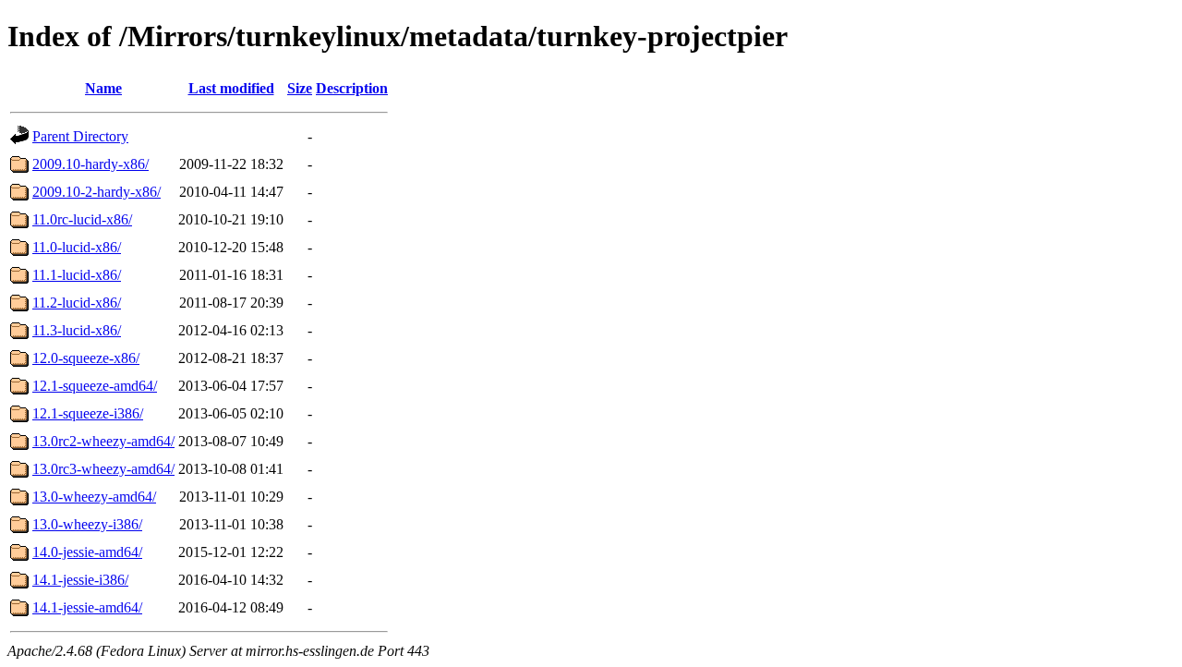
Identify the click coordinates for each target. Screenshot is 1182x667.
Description (352, 88)
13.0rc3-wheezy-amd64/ (103, 469)
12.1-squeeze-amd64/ (94, 386)
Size (299, 88)
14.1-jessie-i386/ (80, 580)
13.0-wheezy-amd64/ (94, 496)
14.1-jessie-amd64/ (87, 607)
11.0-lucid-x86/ (76, 247)
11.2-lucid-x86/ (76, 302)
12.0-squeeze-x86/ (85, 358)
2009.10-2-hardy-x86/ (96, 192)
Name (103, 88)
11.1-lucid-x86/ (76, 275)
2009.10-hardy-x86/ (90, 164)
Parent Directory (80, 136)
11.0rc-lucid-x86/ (82, 219)
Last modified (231, 88)
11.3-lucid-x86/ (76, 330)
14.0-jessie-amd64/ (87, 552)
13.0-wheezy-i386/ (87, 524)
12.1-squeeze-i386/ (87, 413)
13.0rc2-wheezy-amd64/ (103, 441)
